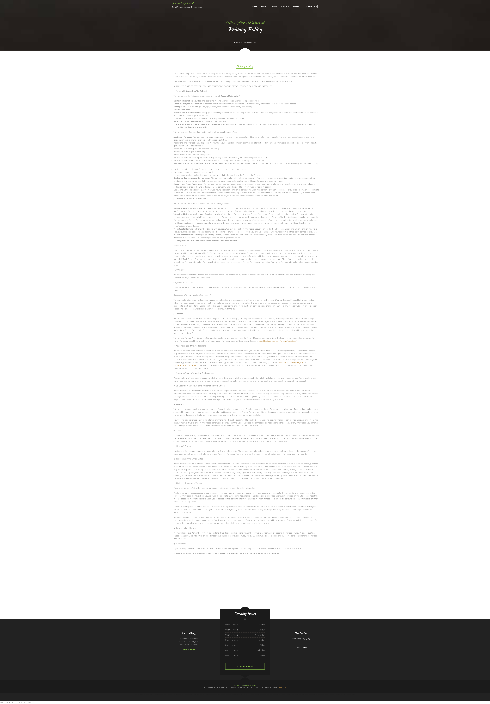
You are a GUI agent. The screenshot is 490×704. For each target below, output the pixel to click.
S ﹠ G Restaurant (276, 694)
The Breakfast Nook (289, 694)
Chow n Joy (191, 694)
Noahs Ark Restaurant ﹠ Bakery (325, 694)
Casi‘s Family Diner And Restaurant (281, 694)
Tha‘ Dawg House (228, 694)
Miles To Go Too (136, 694)
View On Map (189, 649)
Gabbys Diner (330, 694)
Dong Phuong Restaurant (200, 694)
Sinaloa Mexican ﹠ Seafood (213, 694)
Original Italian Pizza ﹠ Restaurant (184, 694)
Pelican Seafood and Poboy (311, 694)
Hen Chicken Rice (268, 694)
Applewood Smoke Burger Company (320, 694)
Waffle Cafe (180, 694)
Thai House (174, 694)
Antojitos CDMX (225, 694)
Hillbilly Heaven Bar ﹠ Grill (218, 694)
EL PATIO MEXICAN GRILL (333, 694)
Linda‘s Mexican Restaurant (143, 694)
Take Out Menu (301, 647)
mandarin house (193, 694)
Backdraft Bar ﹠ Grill (286, 694)
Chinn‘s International (337, 694)
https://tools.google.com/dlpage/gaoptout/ (277, 341)
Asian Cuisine (262, 694)
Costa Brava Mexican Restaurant (272, 694)
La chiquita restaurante (147, 694)
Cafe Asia (345, 694)
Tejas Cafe (245, 694)
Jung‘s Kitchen (251, 694)
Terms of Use (239, 685)
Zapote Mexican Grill (234, 694)
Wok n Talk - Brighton (204, 694)
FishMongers (210, 694)
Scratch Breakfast (242, 694)
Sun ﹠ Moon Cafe (265, 694)
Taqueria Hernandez (196, 694)
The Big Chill (231, 694)
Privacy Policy (250, 685)
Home (237, 43)
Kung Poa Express (353, 694)
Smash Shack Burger (340, 694)
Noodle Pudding (258, 694)
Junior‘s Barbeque (298, 694)
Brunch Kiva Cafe (248, 694)
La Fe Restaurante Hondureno (294, 694)
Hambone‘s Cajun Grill (177, 694)
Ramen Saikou (255, 694)
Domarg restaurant (139, 694)
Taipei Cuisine (188, 694)
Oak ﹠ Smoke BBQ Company (170, 694)
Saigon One (344, 694)
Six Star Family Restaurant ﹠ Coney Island (155, 694)
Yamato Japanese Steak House (305, 694)
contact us (282, 687)
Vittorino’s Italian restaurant (238, 694)
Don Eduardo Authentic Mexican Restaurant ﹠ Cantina (163, 694)
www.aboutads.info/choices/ (186, 365)
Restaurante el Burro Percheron (349, 694)
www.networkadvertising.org (291, 362)
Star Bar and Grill (301, 694)
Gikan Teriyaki (207, 694)
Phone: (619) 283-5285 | (301, 639)
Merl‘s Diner (151, 694)
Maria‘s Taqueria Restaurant (315, 694)
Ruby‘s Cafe (253, 694)
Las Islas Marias (222, 694)
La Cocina (260, 694)
